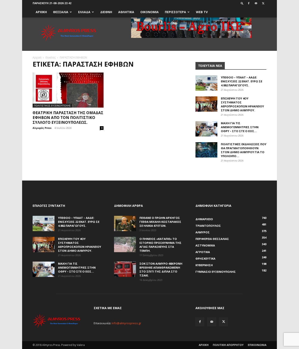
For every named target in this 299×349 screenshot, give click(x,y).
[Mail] (256, 3)
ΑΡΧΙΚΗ (41, 12)
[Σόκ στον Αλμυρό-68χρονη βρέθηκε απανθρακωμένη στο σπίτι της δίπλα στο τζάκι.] (125, 269)
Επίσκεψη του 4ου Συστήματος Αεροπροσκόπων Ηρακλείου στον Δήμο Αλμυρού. (242, 104)
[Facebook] (248, 3)
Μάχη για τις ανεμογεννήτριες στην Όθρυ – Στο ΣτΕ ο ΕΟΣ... (240, 127)
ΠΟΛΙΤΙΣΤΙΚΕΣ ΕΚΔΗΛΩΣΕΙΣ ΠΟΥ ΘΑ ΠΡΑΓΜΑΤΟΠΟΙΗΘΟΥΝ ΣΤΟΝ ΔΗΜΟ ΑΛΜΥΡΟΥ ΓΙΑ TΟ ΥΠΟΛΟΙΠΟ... (243, 150)
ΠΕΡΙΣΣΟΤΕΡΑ (175, 12)
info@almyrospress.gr (126, 323)
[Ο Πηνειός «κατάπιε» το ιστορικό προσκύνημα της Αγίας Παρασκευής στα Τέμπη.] (125, 244)
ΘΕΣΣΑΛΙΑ (60, 12)
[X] (263, 3)
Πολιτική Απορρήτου (228, 345)
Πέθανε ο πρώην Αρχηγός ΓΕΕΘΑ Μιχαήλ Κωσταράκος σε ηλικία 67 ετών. (160, 222)
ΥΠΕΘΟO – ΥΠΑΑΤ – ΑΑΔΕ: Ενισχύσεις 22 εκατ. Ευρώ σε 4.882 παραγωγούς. (241, 81)
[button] (242, 3)
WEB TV (202, 12)
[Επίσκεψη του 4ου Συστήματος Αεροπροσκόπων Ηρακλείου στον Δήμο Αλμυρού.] (206, 104)
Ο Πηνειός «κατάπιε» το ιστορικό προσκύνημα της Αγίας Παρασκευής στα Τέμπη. (160, 245)
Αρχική (37, 57)
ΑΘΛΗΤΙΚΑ (126, 12)
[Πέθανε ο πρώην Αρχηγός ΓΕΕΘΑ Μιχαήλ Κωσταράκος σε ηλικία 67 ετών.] (125, 223)
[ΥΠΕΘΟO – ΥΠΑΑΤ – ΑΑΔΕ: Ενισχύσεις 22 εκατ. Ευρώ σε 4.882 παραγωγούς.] (206, 83)
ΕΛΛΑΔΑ (84, 12)
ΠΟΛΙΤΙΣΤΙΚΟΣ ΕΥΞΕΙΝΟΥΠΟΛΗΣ (52, 105)
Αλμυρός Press (42, 127)
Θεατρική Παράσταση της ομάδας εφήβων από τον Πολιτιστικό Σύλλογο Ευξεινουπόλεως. (68, 117)
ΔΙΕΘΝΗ (106, 12)
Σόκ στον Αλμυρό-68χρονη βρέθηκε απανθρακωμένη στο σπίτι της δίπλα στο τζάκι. (160, 269)
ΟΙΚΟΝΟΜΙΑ (149, 12)
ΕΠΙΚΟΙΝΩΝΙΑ (257, 345)
